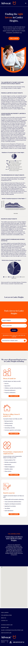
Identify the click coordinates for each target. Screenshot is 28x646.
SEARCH (14, 330)
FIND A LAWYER (14, 396)
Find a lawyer (14, 38)
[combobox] (12, 320)
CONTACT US (4, 620)
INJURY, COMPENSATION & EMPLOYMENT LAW (12, 630)
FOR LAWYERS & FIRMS (6, 615)
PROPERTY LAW (4, 627)
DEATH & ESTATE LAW (6, 632)
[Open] (25, 320)
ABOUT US (3, 617)
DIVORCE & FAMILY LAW (6, 624)
